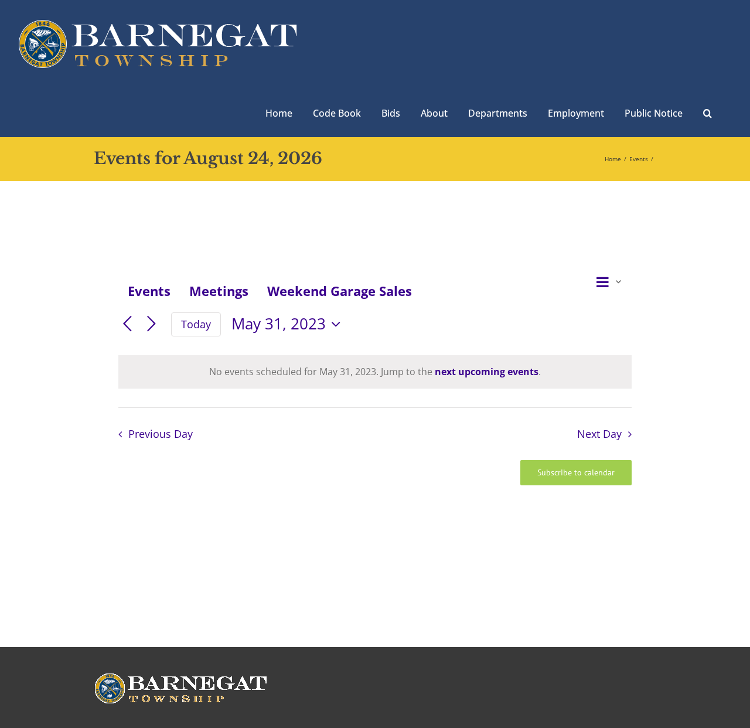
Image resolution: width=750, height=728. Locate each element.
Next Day (599, 434)
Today (196, 324)
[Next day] (151, 324)
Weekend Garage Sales (339, 291)
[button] (707, 112)
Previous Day (160, 434)
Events (149, 291)
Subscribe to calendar (576, 473)
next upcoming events (486, 371)
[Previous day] (127, 324)
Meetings (218, 291)
